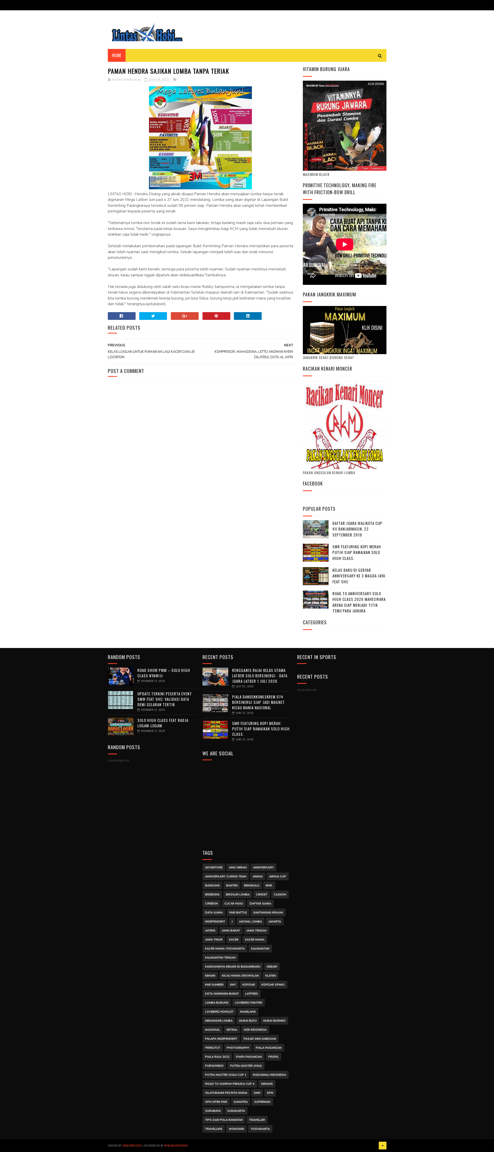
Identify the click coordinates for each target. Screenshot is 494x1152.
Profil (273, 1057)
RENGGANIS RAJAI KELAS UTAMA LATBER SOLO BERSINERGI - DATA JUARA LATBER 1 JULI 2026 (259, 675)
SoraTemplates (132, 1145)
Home (116, 55)
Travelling (213, 1129)
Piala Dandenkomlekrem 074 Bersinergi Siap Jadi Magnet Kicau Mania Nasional (258, 702)
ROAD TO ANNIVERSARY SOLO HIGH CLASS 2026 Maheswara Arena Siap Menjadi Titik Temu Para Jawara (359, 602)
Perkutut (212, 1048)
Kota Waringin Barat (222, 994)
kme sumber (214, 985)
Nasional (212, 1030)
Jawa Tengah (256, 931)
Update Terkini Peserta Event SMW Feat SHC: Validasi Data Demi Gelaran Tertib (164, 699)
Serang (267, 1084)
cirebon (211, 904)
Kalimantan (260, 949)
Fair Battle (238, 913)
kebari (272, 967)
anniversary (263, 867)
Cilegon (280, 895)
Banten (232, 886)
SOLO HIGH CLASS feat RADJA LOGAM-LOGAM (162, 722)
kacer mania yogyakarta (225, 949)
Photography (238, 1048)
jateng (210, 931)
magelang (248, 1012)
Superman (262, 1102)
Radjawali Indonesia (269, 1075)
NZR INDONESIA (255, 1030)
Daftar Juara (260, 904)
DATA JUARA (214, 913)
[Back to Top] (382, 1145)
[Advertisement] (247, 801)
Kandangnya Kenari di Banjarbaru (232, 967)
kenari (210, 976)
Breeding (212, 895)
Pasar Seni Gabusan (260, 1039)
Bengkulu (251, 886)
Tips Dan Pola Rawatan (224, 1120)
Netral (231, 1030)
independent (215, 922)
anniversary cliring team (225, 876)
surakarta (236, 1111)
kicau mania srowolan (240, 976)
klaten (270, 976)
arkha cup (277, 876)
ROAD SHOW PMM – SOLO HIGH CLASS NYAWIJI (163, 672)
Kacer (234, 940)
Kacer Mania (254, 940)
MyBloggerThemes (176, 1145)
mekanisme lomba (219, 1021)
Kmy (233, 985)
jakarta (274, 922)
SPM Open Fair (216, 1102)
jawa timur (214, 940)
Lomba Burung (216, 1003)
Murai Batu (248, 1021)
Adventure (214, 867)
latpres (251, 994)
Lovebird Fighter (248, 1003)
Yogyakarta (260, 1129)
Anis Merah (238, 867)
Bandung (212, 886)
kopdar (248, 985)
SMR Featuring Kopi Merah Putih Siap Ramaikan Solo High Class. (356, 552)
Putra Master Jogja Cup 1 (225, 1075)
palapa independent (221, 1039)
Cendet (261, 895)
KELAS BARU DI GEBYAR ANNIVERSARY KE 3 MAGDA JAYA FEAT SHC (358, 575)
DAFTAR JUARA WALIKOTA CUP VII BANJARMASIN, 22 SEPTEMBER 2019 (357, 528)
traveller (257, 1120)
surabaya (213, 1111)
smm (257, 1093)
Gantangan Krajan (268, 913)
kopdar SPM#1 (273, 985)
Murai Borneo (274, 1021)
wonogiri (236, 1129)
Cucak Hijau (233, 904)
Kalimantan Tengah (220, 958)
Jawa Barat (231, 931)
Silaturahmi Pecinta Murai (226, 1093)
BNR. (269, 886)
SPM (270, 1093)
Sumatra (241, 1102)
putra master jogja (246, 1066)
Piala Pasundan (268, 1048)
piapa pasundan (249, 1057)
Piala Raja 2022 (217, 1057)
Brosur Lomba (238, 895)
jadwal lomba (250, 922)
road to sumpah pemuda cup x (229, 1084)
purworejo (214, 1066)
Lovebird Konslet (219, 1012)
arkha (258, 876)
